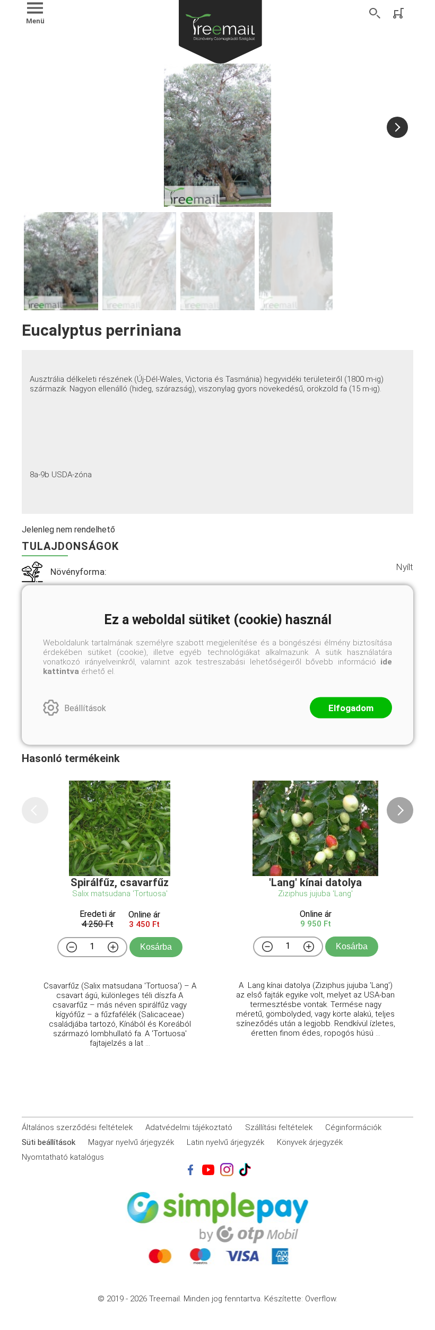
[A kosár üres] (399, 13)
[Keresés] (375, 13)
